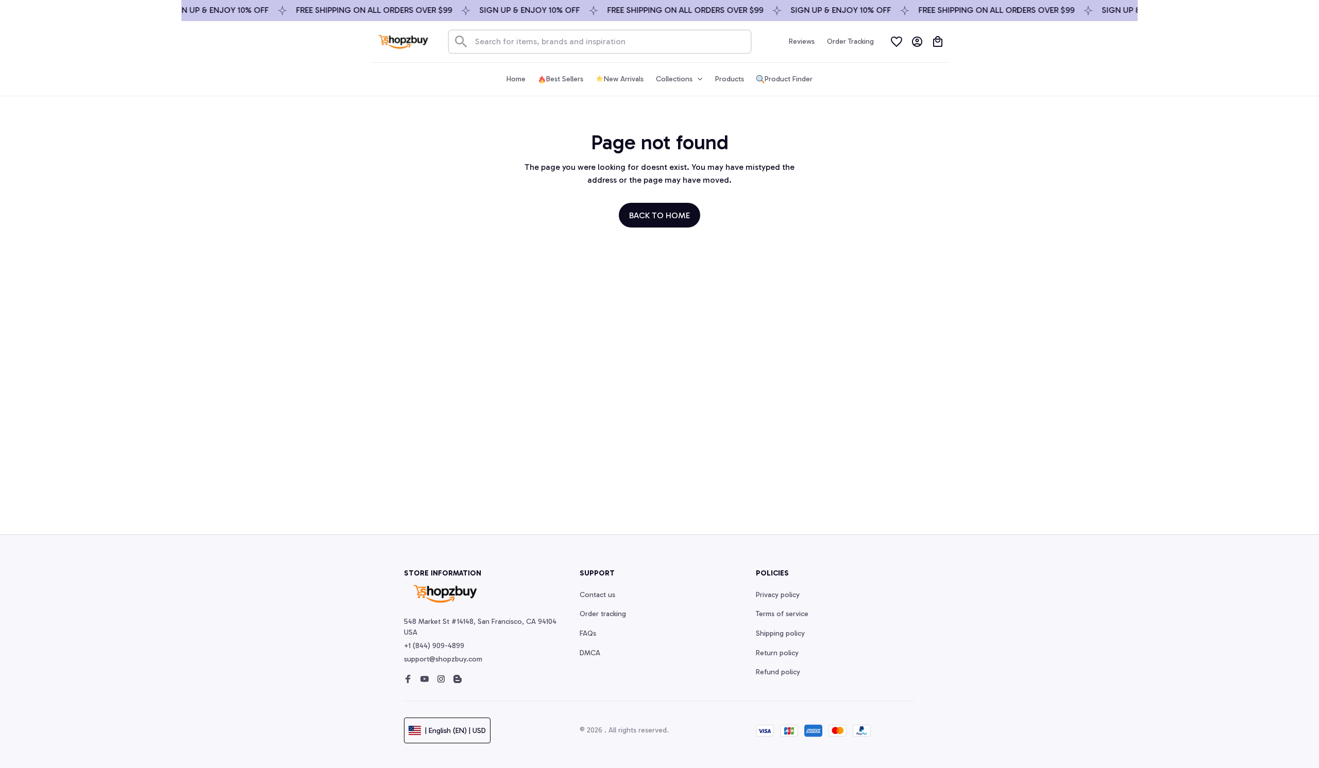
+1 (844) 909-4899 (434, 645)
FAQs (588, 633)
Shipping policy (780, 633)
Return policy (777, 653)
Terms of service (782, 613)
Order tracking (603, 613)
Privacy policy (778, 594)
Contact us (597, 594)
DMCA (590, 653)
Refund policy (778, 672)
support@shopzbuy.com (443, 659)
